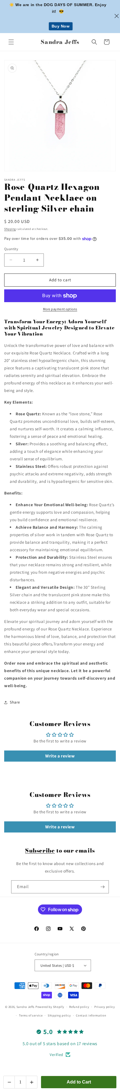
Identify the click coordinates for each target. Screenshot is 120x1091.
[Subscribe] (102, 886)
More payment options (60, 309)
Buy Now (61, 26)
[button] (11, 42)
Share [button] (15, 702)
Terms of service (30, 1015)
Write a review (60, 756)
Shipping (10, 229)
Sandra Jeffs (25, 1007)
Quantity (11, 249)
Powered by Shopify (49, 1007)
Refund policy (79, 1007)
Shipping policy (59, 1015)
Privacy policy (104, 1007)
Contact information (91, 1015)
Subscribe (40, 850)
